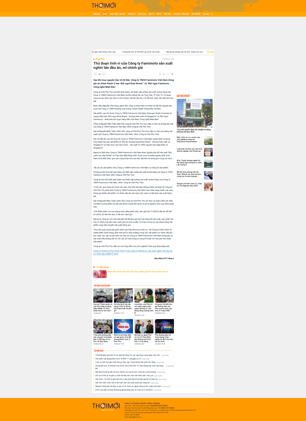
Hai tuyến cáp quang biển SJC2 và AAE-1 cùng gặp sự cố (122, 359)
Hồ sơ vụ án (142, 14)
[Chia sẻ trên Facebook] (160, 74)
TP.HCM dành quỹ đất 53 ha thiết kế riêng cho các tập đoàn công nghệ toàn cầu (132, 355)
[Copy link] (168, 74)
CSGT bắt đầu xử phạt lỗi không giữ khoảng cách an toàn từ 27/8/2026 (128, 390)
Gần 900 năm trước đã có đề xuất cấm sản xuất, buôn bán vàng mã (126, 383)
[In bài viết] (172, 74)
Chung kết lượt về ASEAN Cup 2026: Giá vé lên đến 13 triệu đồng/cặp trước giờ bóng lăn (134, 367)
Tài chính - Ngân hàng (181, 14)
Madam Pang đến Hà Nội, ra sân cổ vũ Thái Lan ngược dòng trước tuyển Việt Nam (132, 386)
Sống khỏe (167, 14)
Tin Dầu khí (131, 14)
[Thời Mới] (106, 406)
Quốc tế (151, 14)
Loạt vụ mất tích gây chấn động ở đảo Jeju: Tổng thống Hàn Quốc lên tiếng (129, 362)
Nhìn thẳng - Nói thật (117, 14)
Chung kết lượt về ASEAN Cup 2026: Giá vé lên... (125, 52)
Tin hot (105, 14)
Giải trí (158, 14)
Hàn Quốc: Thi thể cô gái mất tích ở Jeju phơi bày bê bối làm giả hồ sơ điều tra (130, 379)
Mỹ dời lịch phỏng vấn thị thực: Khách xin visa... (168, 52)
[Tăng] (104, 74)
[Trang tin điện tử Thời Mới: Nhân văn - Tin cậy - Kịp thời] (104, 6)
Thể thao (206, 14)
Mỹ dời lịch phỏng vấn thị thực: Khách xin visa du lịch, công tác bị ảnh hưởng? (130, 372)
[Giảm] (95, 74)
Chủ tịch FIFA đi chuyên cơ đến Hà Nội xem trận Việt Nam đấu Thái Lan (128, 375)
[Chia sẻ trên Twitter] (163, 74)
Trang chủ (96, 14)
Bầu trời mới (196, 14)
